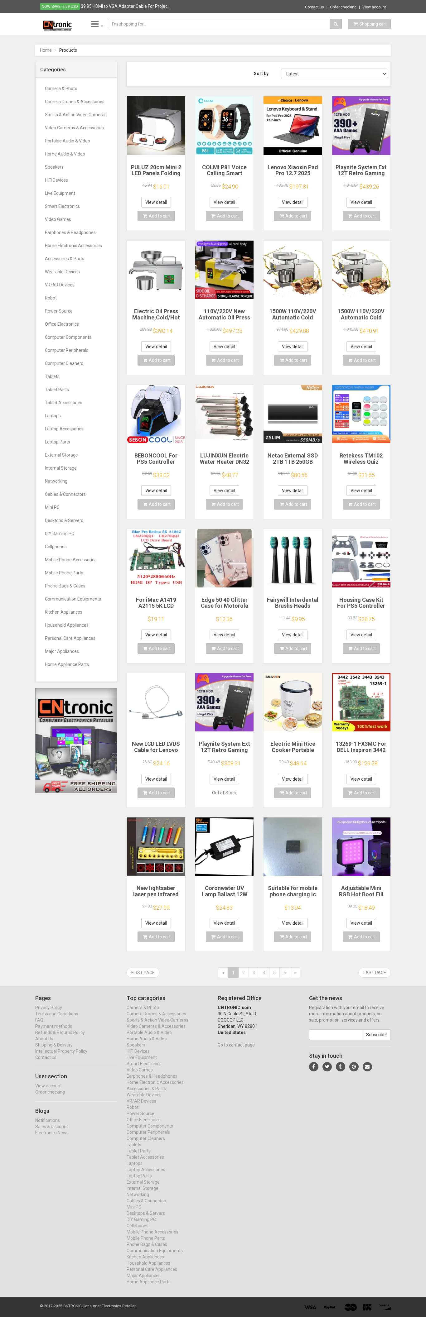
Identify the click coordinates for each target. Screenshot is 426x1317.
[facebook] (313, 1066)
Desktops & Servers (64, 520)
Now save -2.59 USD (60, 6)
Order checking (343, 7)
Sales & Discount (51, 1126)
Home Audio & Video (65, 153)
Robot (51, 297)
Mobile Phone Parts (64, 572)
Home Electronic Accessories (73, 245)
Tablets (52, 376)
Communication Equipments (73, 598)
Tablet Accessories (63, 402)
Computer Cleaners (64, 363)
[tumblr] (340, 1066)
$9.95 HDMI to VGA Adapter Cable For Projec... (125, 6)
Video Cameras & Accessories (74, 127)
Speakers (54, 167)
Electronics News (52, 1132)
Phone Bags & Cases (65, 585)
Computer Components (68, 337)
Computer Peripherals (66, 350)
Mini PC (52, 507)
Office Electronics (62, 324)
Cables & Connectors (65, 494)
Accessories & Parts (64, 258)
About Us (44, 1038)
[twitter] (327, 1066)
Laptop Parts (57, 441)
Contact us (314, 7)
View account (374, 7)
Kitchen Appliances (63, 612)
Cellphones (56, 546)
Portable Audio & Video (67, 140)
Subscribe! (376, 1034)
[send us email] (367, 1066)
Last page (374, 972)
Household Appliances (67, 625)
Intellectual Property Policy (61, 1051)
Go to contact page (236, 1044)
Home (46, 50)
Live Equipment (60, 193)
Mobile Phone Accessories (71, 559)
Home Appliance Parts (67, 664)
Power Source (59, 311)
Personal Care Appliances (70, 638)
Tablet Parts (57, 389)
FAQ (39, 1020)
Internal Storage (61, 468)
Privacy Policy (48, 1007)
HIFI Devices (56, 180)
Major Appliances (62, 651)
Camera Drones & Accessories (74, 101)
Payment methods (53, 1026)
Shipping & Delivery (54, 1044)
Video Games (58, 219)
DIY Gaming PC (59, 533)
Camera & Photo (61, 88)
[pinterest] (354, 1066)
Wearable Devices (62, 271)
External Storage (61, 455)
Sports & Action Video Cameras (76, 114)
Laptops (53, 415)
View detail (156, 202)
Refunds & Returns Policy (60, 1032)
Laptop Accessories (64, 428)
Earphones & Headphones (70, 232)
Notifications (47, 1120)
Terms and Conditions (56, 1013)
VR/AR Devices (60, 284)
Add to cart (160, 215)
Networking (56, 481)
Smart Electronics (62, 206)
